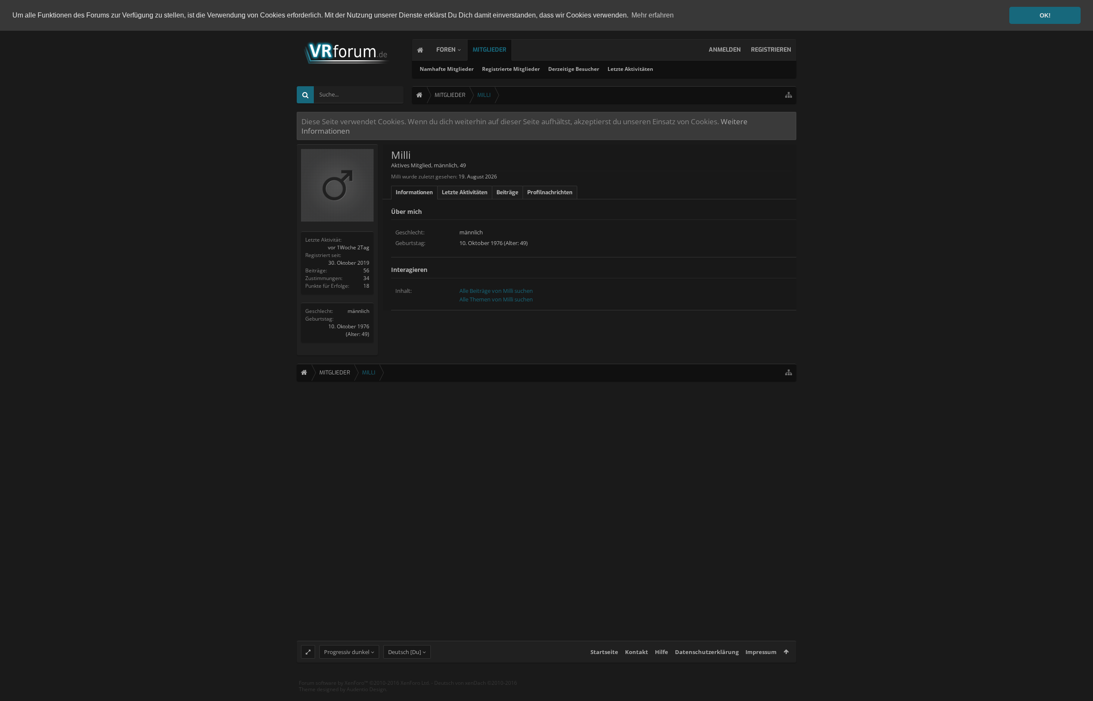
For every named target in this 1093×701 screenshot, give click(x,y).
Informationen (414, 192)
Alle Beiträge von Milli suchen (496, 291)
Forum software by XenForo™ (364, 682)
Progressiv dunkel (346, 652)
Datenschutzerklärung (707, 652)
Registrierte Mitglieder (511, 69)
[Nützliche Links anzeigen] (788, 95)
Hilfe (661, 652)
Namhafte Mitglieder (446, 69)
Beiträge (507, 192)
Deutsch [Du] (404, 652)
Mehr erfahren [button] (652, 15)
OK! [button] (1045, 15)
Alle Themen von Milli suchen (496, 299)
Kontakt (636, 652)
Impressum (761, 652)
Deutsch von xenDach (475, 682)
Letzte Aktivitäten (630, 69)
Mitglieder (489, 50)
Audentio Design (366, 689)
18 (366, 285)
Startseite (604, 652)
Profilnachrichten (550, 192)
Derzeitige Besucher (573, 69)
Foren (446, 50)
